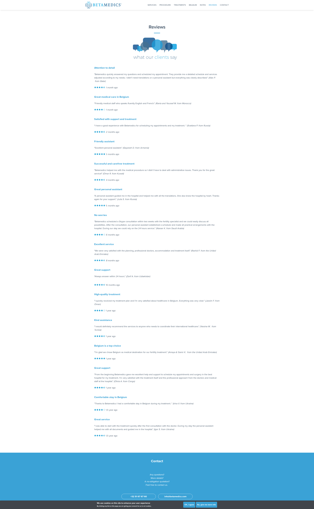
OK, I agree (189, 505)
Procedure (165, 5)
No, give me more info (206, 505)
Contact (224, 5)
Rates (203, 5)
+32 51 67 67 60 (139, 496)
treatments (180, 5)
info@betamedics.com (175, 496)
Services (152, 5)
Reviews (213, 5)
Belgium (193, 5)
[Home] (103, 5)
